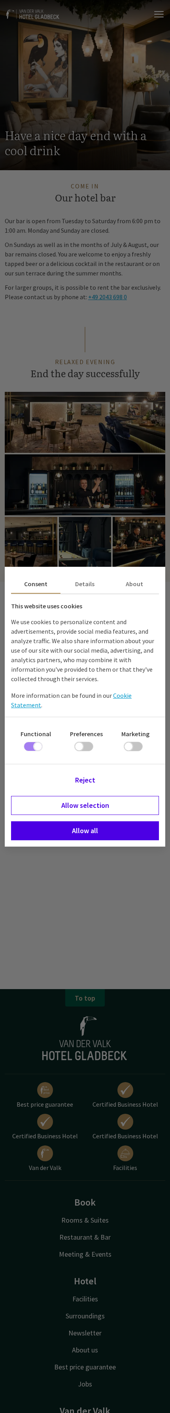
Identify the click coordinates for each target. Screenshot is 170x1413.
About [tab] (134, 584)
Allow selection (85, 805)
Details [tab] (84, 584)
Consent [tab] (35, 584)
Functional (36, 734)
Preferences (86, 734)
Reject (85, 779)
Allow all (85, 830)
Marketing (135, 734)
